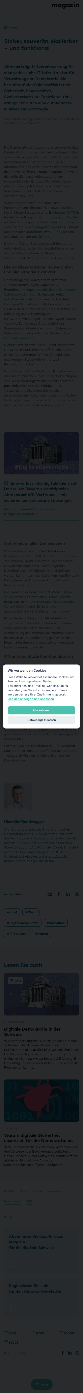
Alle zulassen (41, 710)
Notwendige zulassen (41, 720)
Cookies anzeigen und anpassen (31, 699)
